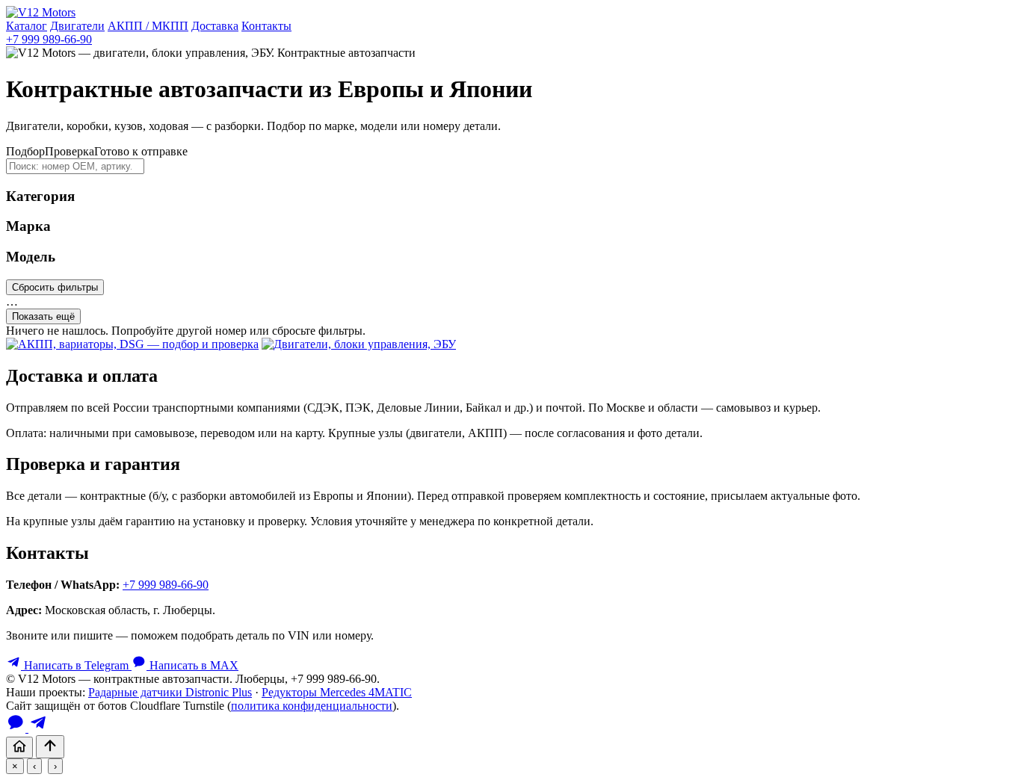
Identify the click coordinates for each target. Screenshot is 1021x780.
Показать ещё (43, 316)
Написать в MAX (192, 665)
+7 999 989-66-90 (49, 39)
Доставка (214, 25)
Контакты (266, 25)
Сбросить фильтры (55, 287)
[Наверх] (50, 746)
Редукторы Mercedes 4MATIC (337, 692)
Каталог (26, 25)
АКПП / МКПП (148, 25)
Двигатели (77, 25)
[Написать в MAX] (17, 728)
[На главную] (19, 747)
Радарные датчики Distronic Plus (170, 692)
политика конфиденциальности (311, 705)
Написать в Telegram (76, 665)
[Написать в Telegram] (38, 728)
